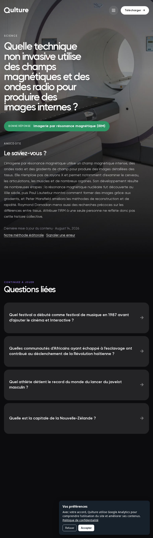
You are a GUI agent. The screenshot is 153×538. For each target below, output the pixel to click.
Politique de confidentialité (80, 520)
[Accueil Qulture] (16, 10)
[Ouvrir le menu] (113, 10)
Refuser (69, 527)
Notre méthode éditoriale (24, 235)
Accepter (86, 527)
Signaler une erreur (60, 235)
